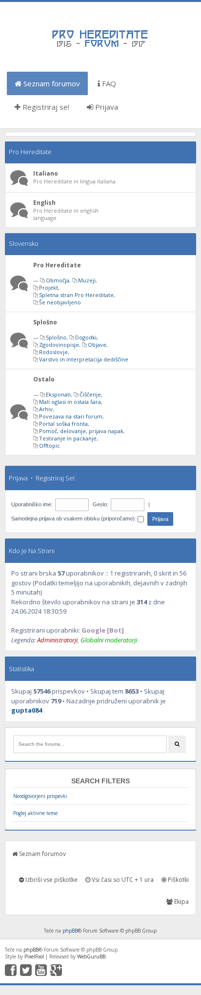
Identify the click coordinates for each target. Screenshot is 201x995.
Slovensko (24, 243)
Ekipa (181, 901)
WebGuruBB (91, 956)
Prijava (105, 107)
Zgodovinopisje (59, 344)
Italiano (45, 173)
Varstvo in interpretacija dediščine (83, 359)
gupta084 (26, 710)
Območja (57, 280)
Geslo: (100, 504)
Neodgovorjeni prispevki (40, 796)
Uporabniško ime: (32, 504)
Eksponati (58, 394)
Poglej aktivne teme (35, 813)
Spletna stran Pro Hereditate (76, 294)
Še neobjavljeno (60, 302)
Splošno (45, 322)
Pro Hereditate (30, 151)
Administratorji (57, 640)
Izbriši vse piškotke (51, 880)
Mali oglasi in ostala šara (70, 401)
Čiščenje (90, 394)
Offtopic (49, 445)
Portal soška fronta (63, 423)
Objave (97, 344)
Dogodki (86, 337)
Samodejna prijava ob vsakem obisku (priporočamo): (74, 518)
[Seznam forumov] (100, 46)
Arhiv (46, 409)
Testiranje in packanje (68, 438)
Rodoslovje (53, 352)
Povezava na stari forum (70, 416)
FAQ (108, 83)
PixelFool (34, 956)
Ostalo (44, 379)
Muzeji (87, 280)
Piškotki (177, 880)
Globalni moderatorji (108, 640)
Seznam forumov (50, 83)
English (44, 203)
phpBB (70, 930)
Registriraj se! (44, 107)
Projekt (48, 287)
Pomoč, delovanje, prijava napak (81, 431)
